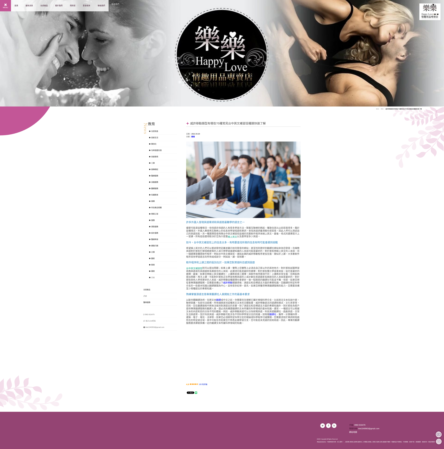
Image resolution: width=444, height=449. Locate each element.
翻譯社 (272, 314)
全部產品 (44, 6)
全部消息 (154, 131)
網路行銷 (154, 246)
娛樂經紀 (154, 169)
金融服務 (154, 182)
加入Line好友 (151, 321)
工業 (153, 163)
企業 (153, 252)
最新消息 (29, 6)
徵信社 (153, 144)
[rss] (334, 425)
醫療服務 (154, 176)
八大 (153, 277)
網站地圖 (353, 432)
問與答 (73, 6)
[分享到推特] (322, 425)
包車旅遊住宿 (156, 150)
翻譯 (218, 300)
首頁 (16, 6)
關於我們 (59, 6)
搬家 (153, 258)
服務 (153, 220)
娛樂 (153, 201)
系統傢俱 (154, 157)
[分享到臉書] (328, 425)
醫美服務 (146, 302)
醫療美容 (154, 239)
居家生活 (154, 138)
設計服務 (154, 233)
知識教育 (154, 195)
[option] (222, 53)
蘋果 (153, 271)
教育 (382, 109)
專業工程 (154, 214)
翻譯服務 (154, 188)
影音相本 (86, 6)
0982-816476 (149, 314)
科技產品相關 (156, 207)
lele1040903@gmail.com (155, 327)
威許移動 (227, 283)
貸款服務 (154, 227)
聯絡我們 (101, 6)
